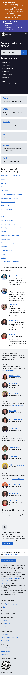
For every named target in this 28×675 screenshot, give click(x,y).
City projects (4, 190)
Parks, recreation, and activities (10, 235)
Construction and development (10, 198)
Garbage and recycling (7, 217)
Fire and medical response (8, 213)
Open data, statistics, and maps (10, 224)
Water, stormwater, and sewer (10, 261)
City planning (5, 187)
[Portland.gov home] (7, 34)
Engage (6, 108)
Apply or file (8, 98)
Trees (3, 254)
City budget (4, 183)
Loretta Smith (14, 393)
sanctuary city (6, 62)
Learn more (6, 543)
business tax (6, 65)
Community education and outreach (11, 194)
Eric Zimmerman (15, 484)
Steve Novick (13, 456)
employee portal (7, 74)
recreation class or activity (10, 84)
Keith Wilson (13, 275)
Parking (3, 232)
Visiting (3, 258)
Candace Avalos (14, 376)
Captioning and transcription (9, 637)
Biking (3, 179)
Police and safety (6, 239)
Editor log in (4, 654)
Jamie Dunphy (13, 320)
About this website (6, 648)
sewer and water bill (8, 87)
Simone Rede (13, 304)
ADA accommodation (7, 634)
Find (5, 158)
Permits (6, 121)
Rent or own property (7, 243)
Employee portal (6, 651)
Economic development (8, 202)
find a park (5, 78)
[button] (25, 34)
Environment (5, 205)
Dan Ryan (12, 411)
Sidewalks (4, 246)
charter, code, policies (8, 68)
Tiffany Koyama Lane (16, 465)
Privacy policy (5, 640)
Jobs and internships (7, 220)
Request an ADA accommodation (10, 578)
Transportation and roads (8, 250)
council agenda (6, 71)
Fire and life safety (6, 209)
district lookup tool (12, 514)
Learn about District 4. (18, 479)
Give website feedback (11, 554)
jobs (3, 81)
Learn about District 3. (8, 442)
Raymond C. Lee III (15, 289)
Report (6, 145)
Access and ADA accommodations (11, 176)
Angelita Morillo (14, 448)
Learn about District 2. (18, 405)
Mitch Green (13, 493)
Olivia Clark (12, 334)
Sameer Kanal (14, 428)
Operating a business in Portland (11, 228)
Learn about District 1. (8, 370)
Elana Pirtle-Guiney (15, 419)
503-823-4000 (5, 580)
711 (19, 580)
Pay (4, 134)
